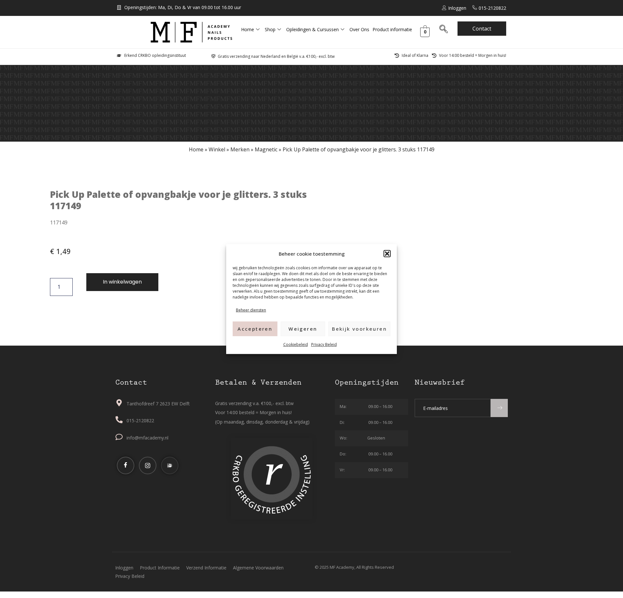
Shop (270, 29)
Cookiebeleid (295, 344)
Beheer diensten (251, 309)
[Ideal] (169, 465)
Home (247, 29)
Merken (240, 149)
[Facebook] (125, 465)
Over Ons (359, 29)
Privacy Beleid (324, 344)
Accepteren (255, 328)
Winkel (217, 149)
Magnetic (266, 149)
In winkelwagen (122, 282)
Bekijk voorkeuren (359, 328)
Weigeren (302, 328)
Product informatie (392, 29)
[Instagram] (147, 465)
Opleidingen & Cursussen (312, 29)
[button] (387, 253)
